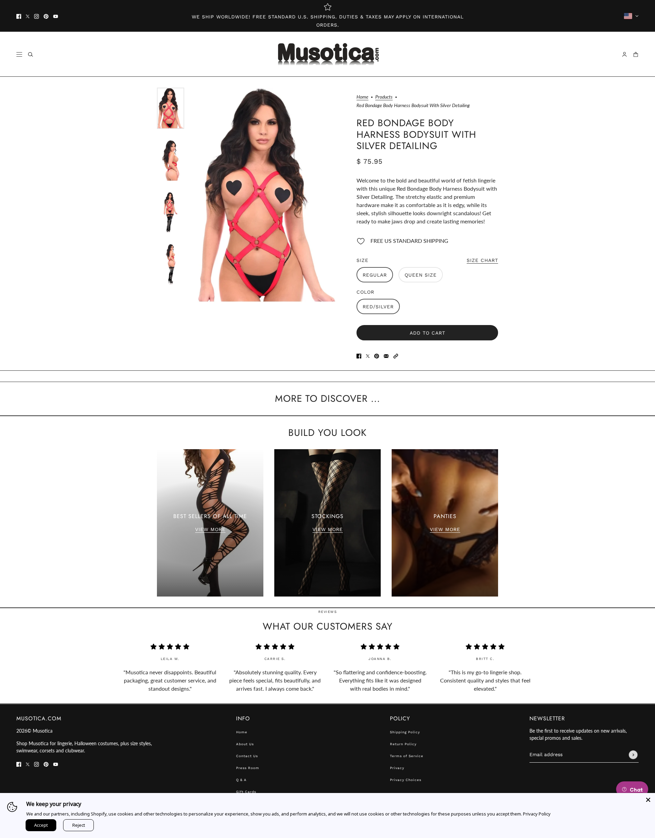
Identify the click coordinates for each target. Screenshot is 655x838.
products (384, 97)
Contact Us (247, 756)
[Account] (624, 54)
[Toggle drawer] (19, 54)
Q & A (241, 780)
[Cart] (636, 54)
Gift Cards (246, 792)
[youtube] (55, 16)
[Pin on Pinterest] (377, 355)
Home (362, 97)
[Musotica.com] (327, 54)
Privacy (397, 768)
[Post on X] (367, 355)
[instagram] (36, 16)
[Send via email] (386, 355)
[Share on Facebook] (359, 355)
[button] (396, 355)
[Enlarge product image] (266, 195)
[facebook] (19, 16)
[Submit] (633, 754)
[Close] (648, 799)
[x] (27, 16)
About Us (245, 744)
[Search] (30, 54)
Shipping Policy (405, 732)
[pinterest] (46, 16)
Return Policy (403, 744)
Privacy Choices (405, 780)
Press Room (247, 768)
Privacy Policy (537, 814)
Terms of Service (406, 756)
